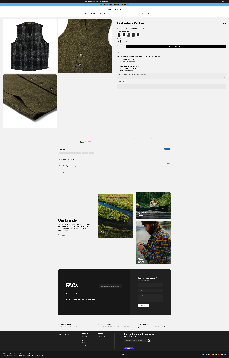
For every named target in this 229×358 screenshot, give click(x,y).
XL (126, 41)
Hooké (140, 216)
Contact (84, 347)
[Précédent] (80, 1)
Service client (85, 342)
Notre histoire (85, 338)
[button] (142, 138)
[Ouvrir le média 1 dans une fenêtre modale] (30, 46)
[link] (63, 235)
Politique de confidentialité (17, 355)
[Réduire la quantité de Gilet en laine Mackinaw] (118, 46)
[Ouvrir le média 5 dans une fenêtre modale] (85, 46)
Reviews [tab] (62, 149)
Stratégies (84, 345)
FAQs (109, 286)
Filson (118, 20)
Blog (83, 340)
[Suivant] (109, 1)
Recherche (84, 336)
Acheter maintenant (171, 51)
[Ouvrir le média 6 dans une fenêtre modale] (30, 101)
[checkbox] (91, 153)
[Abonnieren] (149, 340)
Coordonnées (40, 355)
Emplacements (102, 336)
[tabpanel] (114, 166)
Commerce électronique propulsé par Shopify (23, 353)
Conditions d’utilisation (26, 355)
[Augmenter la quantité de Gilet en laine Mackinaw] (123, 46)
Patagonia (104, 232)
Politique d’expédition (34, 355)
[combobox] (222, 1)
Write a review (167, 148)
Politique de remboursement (7, 355)
